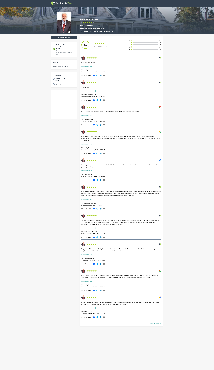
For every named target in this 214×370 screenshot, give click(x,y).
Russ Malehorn (89, 19)
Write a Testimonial (64, 37)
